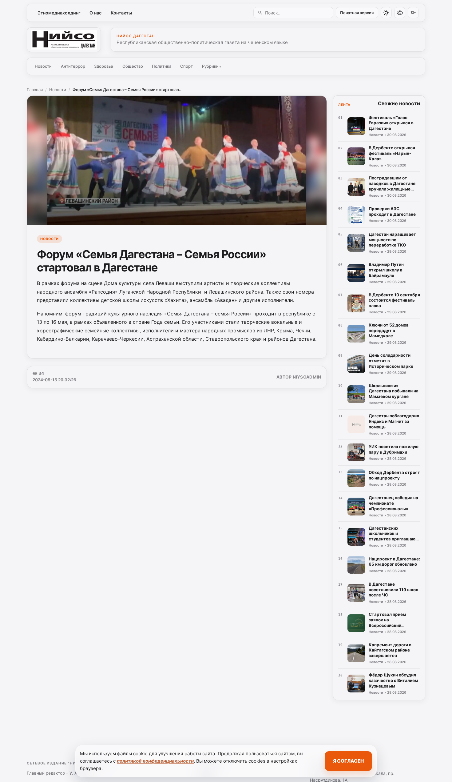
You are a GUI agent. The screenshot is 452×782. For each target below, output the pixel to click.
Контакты (121, 12)
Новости (43, 66)
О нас (95, 12)
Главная (35, 89)
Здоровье (103, 66)
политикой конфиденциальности (155, 761)
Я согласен (348, 761)
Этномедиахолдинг (59, 12)
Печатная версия (357, 12)
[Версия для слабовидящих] (399, 12)
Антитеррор (73, 66)
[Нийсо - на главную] (64, 39)
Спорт (186, 66)
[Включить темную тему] (386, 12)
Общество (132, 66)
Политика (161, 66)
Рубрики (211, 66)
